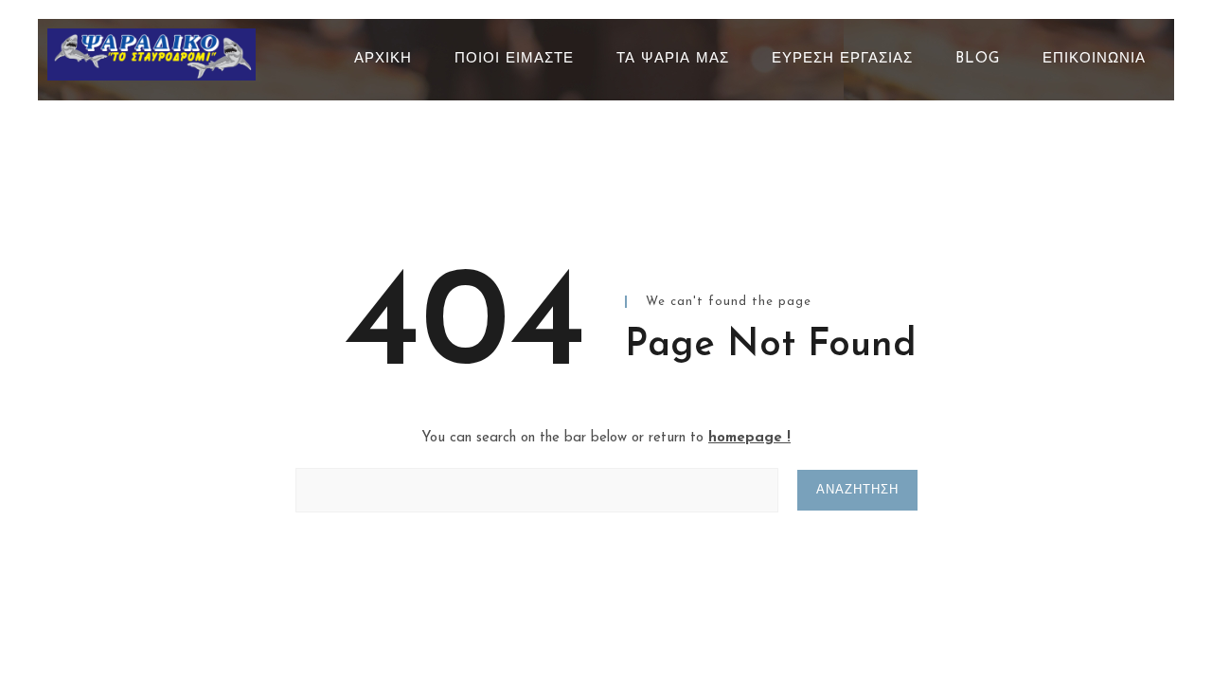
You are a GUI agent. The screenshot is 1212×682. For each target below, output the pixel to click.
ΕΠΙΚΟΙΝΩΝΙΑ (1094, 59)
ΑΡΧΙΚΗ (383, 59)
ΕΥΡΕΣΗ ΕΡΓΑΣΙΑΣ (842, 59)
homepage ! (749, 438)
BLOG (977, 59)
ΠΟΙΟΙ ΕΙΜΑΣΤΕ (514, 59)
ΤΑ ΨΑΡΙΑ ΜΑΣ (672, 59)
